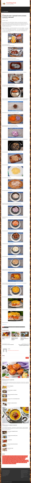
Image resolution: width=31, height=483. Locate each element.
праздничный (12, 463)
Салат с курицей (26, 460)
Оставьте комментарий (5, 18)
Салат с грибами (9, 460)
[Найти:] (15, 358)
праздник (8, 463)
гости (16, 462)
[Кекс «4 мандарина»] (4, 388)
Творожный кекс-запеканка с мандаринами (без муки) (25, 338)
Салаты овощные (20, 461)
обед (23, 462)
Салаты (3, 14)
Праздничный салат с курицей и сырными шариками (14, 338)
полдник (4, 463)
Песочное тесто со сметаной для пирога (14, 398)
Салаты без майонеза (14, 461)
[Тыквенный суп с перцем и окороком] (15, 423)
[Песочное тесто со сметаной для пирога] (4, 401)
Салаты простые (5, 462)
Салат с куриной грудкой (20, 460)
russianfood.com (4, 324)
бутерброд (10, 462)
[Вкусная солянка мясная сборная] (4, 446)
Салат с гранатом (5, 460)
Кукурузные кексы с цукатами (8, 379)
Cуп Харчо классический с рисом (12, 435)
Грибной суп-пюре (10, 448)
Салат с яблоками (9, 461)
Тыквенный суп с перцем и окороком (9, 425)
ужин (15, 463)
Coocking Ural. (11, 3)
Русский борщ (10, 439)
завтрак (18, 462)
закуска (21, 462)
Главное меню (5, 11)
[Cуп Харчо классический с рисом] (4, 438)
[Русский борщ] (4, 442)
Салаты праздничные (5, 327)
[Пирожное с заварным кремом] (4, 405)
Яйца (8, 462)
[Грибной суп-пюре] (4, 450)
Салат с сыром (4, 461)
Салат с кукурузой (14, 460)
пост (6, 463)
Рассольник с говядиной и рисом (13, 431)
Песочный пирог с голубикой (12, 390)
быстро (14, 462)
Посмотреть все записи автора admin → (13, 350)
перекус (26, 462)
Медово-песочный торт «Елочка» (13, 394)
